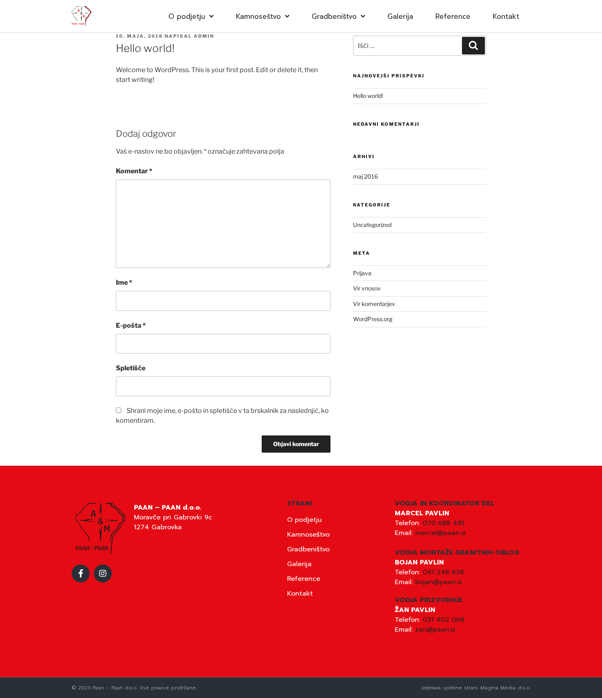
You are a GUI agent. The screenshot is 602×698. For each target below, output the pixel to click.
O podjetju (186, 16)
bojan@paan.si (438, 582)
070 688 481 (443, 523)
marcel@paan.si (440, 533)
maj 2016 (365, 176)
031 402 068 (443, 620)
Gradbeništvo (334, 16)
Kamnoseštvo (258, 16)
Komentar (134, 171)
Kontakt (506, 16)
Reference (453, 16)
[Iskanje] (473, 45)
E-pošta (131, 325)
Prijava (362, 273)
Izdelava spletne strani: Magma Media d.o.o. (475, 687)
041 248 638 (443, 572)
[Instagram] (103, 573)
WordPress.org (372, 318)
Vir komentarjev (374, 303)
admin (204, 36)
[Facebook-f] (81, 573)
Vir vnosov (367, 288)
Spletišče (130, 368)
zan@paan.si (435, 630)
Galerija (400, 16)
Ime (124, 282)
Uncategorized (372, 224)
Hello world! (368, 95)
